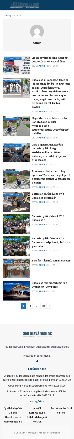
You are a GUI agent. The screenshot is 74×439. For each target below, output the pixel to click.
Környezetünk (11, 81)
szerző (17, 15)
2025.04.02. (53, 66)
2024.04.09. (53, 138)
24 (43, 305)
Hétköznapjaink (12, 58)
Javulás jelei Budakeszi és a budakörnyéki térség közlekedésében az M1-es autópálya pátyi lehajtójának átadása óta (49, 152)
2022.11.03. (53, 224)
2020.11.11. (53, 291)
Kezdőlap (7, 15)
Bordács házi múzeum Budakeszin (51, 260)
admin (42, 66)
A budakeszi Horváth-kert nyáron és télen (30, 385)
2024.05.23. (53, 111)
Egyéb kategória (13, 408)
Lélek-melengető (37, 417)
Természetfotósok (61, 408)
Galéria (8, 217)
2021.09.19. (53, 265)
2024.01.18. (53, 187)
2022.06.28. (53, 250)
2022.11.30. (53, 202)
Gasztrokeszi (13, 417)
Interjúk (37, 408)
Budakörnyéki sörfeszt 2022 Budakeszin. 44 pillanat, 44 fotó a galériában (51, 242)
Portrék (37, 421)
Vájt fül (61, 412)
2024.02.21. (53, 164)
